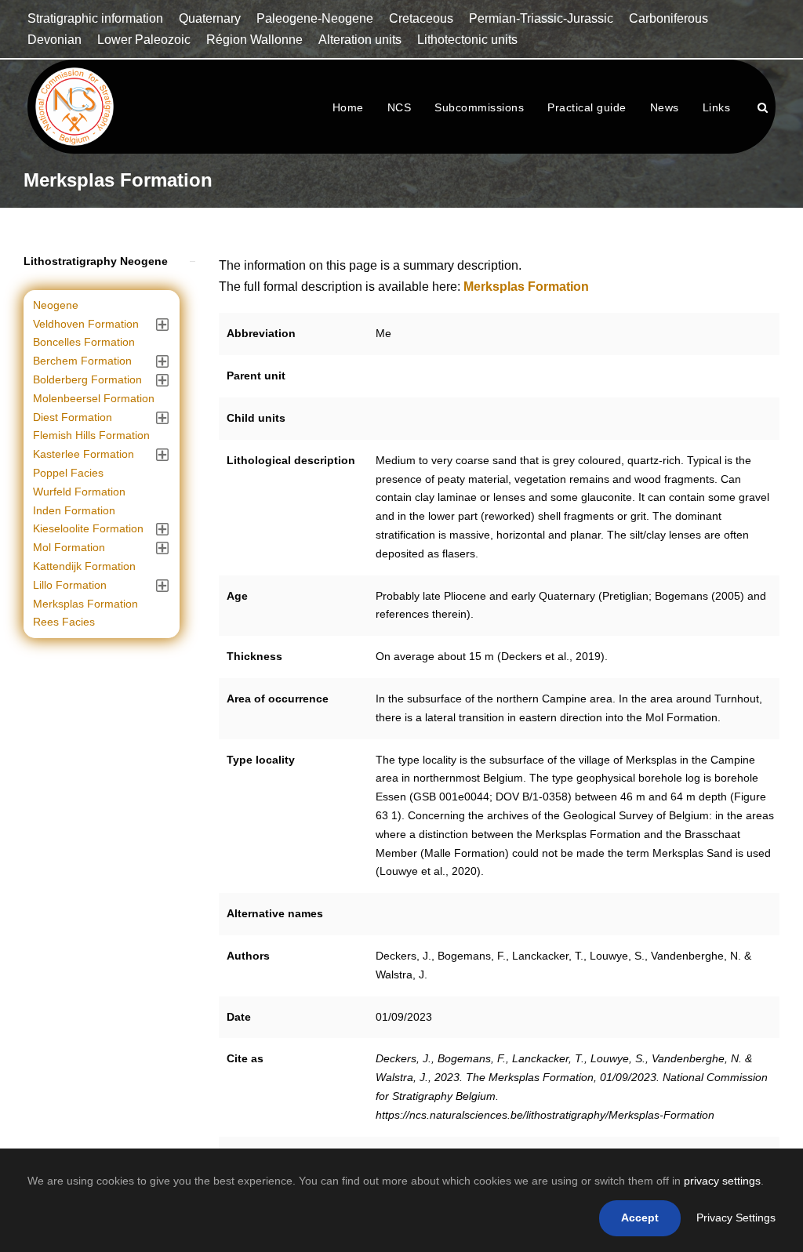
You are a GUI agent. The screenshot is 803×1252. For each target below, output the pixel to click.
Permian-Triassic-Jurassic (541, 18)
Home (348, 107)
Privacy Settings (736, 1217)
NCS (399, 107)
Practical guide (587, 107)
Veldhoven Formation (86, 324)
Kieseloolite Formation (88, 528)
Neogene (55, 305)
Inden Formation (74, 510)
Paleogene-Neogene (314, 18)
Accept (640, 1217)
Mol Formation (69, 547)
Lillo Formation (70, 585)
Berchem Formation (82, 360)
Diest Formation (72, 417)
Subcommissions (479, 107)
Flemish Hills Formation (91, 435)
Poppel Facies (68, 472)
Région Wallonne (254, 39)
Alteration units (360, 39)
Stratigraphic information (95, 18)
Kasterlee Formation (83, 454)
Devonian (54, 39)
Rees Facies (64, 621)
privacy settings (722, 1180)
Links (717, 107)
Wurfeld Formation (79, 491)
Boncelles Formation (84, 342)
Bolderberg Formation (87, 379)
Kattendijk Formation (84, 566)
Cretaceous (421, 18)
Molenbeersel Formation (93, 398)
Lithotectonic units (467, 39)
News (664, 107)
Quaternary (210, 18)
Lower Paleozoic (144, 39)
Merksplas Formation (85, 603)
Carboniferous (668, 18)
